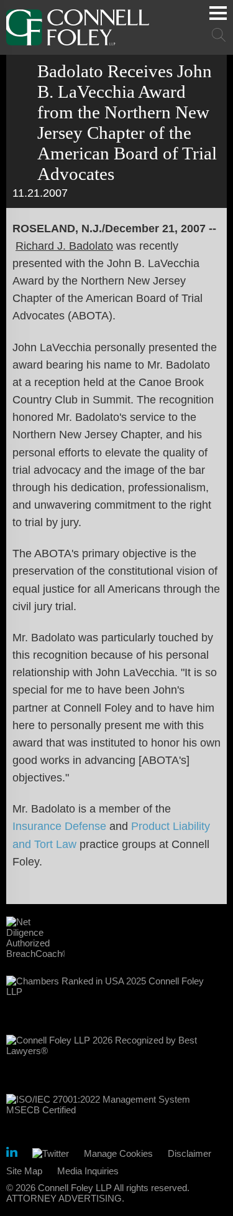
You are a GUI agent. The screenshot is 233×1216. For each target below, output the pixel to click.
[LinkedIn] (11, 1154)
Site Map (24, 1171)
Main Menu (218, 13)
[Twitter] (50, 1153)
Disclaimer (189, 1153)
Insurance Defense (59, 826)
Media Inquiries (88, 1171)
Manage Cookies (118, 1153)
